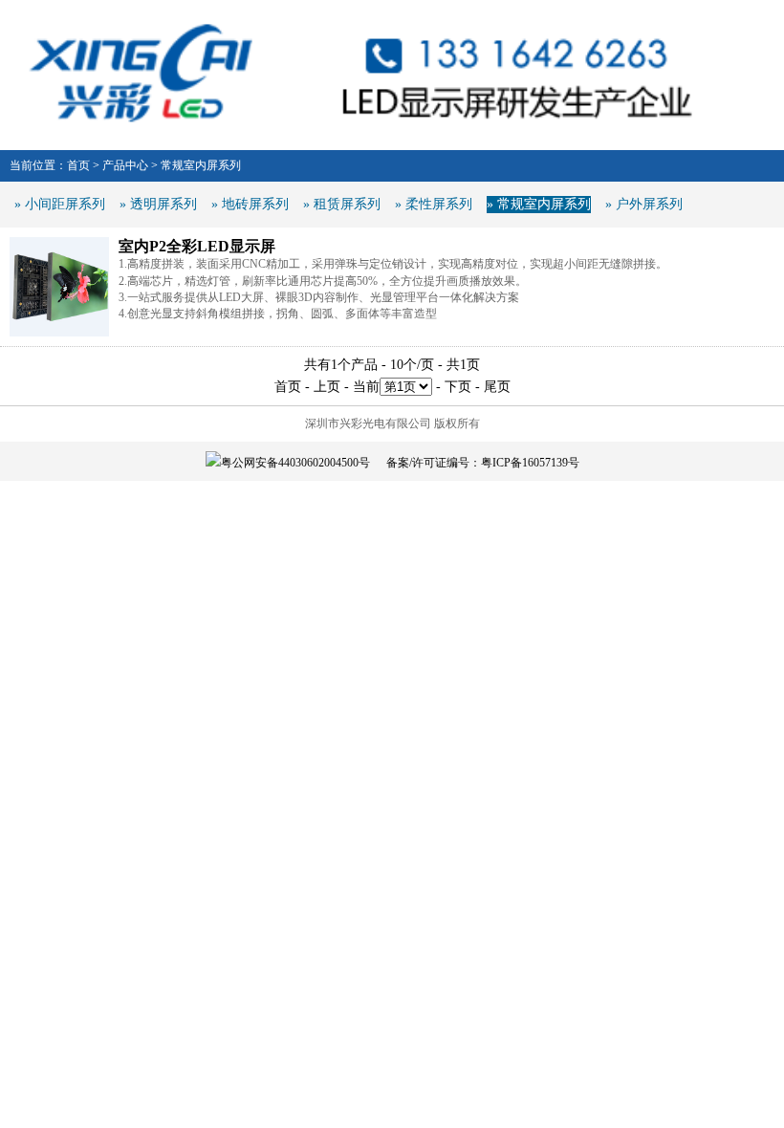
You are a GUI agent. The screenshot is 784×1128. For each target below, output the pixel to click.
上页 (327, 387)
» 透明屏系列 (158, 204)
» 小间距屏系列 (59, 204)
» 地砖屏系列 (250, 204)
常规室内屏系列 (201, 165)
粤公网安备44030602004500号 (295, 462)
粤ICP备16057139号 (530, 462)
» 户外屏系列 (644, 204)
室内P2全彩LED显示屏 (197, 246)
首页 (78, 165)
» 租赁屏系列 (342, 204)
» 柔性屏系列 (433, 204)
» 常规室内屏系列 (539, 204)
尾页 (497, 387)
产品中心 (125, 165)
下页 (458, 387)
